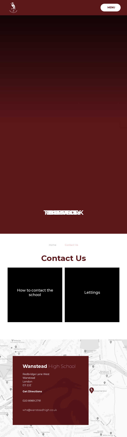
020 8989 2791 (32, 400)
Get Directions (32, 391)
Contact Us (71, 245)
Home (52, 245)
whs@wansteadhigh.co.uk (40, 410)
